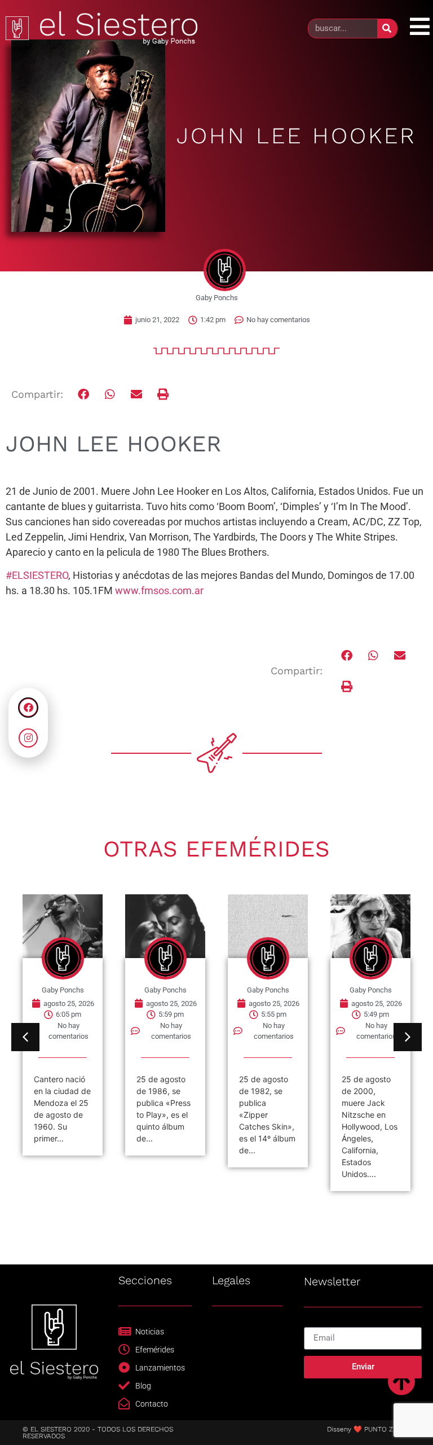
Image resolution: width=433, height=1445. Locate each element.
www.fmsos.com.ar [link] (159, 590)
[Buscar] (387, 28)
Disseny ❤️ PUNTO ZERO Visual (377, 1429)
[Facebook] (28, 707)
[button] (84, 394)
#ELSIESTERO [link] (37, 575)
